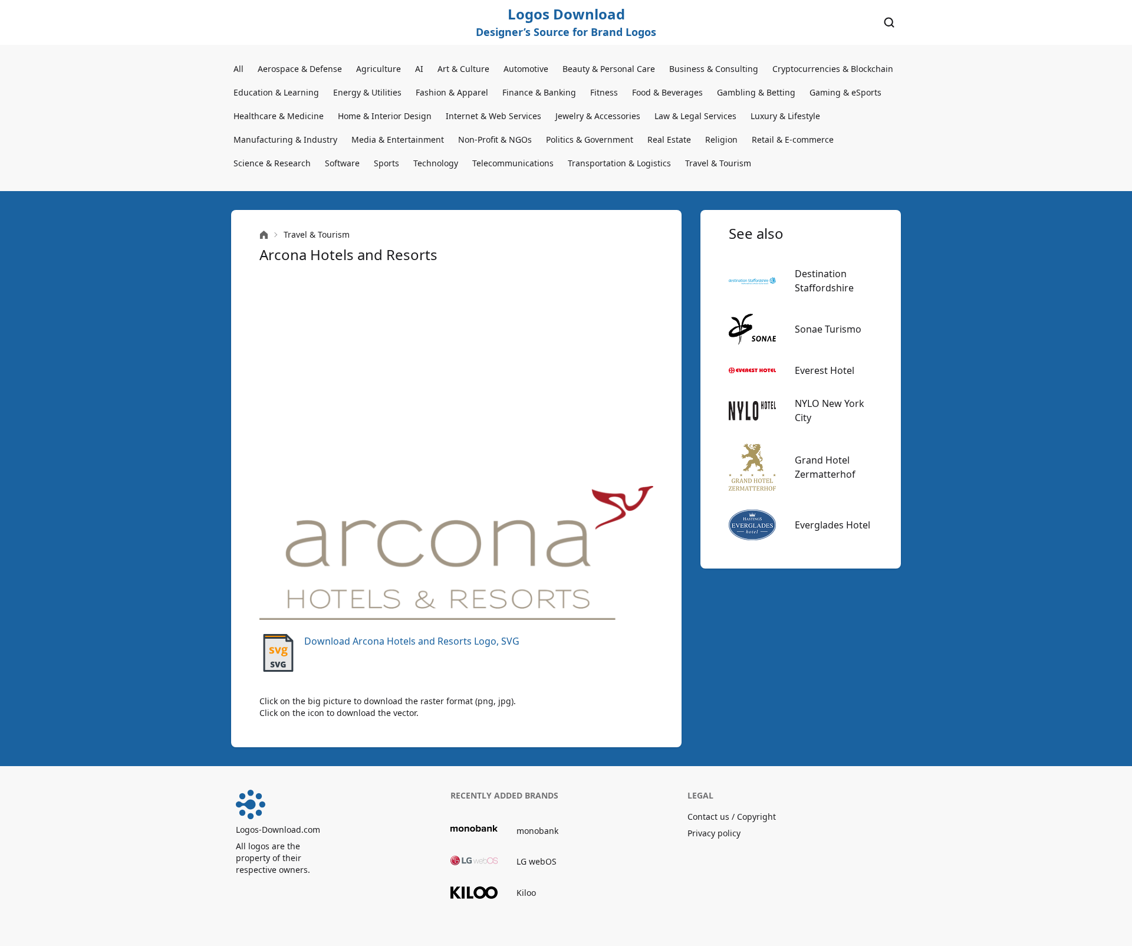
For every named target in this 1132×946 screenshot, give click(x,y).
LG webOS (536, 861)
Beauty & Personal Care (608, 68)
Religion (721, 139)
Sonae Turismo (828, 329)
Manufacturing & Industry (285, 139)
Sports (386, 163)
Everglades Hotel (832, 524)
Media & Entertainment (397, 139)
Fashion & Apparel (452, 92)
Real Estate (669, 139)
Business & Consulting (713, 68)
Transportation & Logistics (619, 163)
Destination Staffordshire (824, 280)
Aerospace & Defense (300, 68)
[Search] (889, 22)
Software (342, 163)
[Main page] (263, 235)
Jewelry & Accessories (597, 115)
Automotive (526, 68)
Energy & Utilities (367, 92)
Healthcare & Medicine (278, 115)
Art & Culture (463, 68)
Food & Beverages (667, 92)
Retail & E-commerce (793, 139)
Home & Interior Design (385, 115)
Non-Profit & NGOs (495, 139)
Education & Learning (276, 92)
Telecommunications (513, 163)
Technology (435, 163)
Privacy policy (714, 833)
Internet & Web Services (493, 115)
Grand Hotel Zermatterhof (825, 467)
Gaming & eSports (845, 92)
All (238, 68)
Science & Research (272, 163)
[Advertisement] (456, 375)
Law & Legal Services (695, 115)
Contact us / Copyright (731, 816)
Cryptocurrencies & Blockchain (832, 68)
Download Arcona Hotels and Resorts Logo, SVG (411, 641)
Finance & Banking (539, 92)
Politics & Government (589, 139)
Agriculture (378, 68)
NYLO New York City (829, 410)
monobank (537, 830)
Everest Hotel (824, 370)
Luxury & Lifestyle (785, 115)
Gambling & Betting (756, 92)
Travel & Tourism (718, 163)
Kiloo (526, 892)
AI (419, 68)
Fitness (604, 92)
